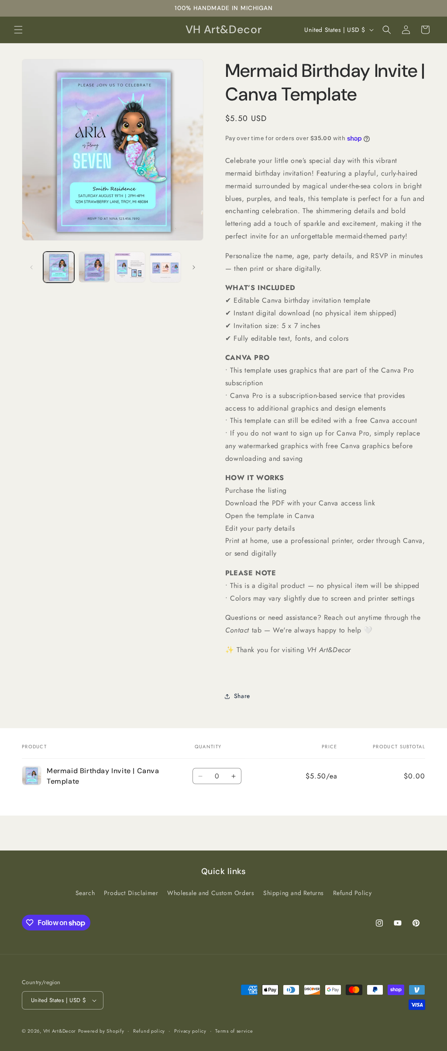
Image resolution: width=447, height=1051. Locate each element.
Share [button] (242, 695)
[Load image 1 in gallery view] (58, 267)
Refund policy (149, 1030)
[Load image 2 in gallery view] (94, 267)
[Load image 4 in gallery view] (165, 267)
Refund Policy (352, 893)
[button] (18, 29)
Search (85, 893)
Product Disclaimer (131, 893)
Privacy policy (190, 1030)
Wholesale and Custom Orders (210, 893)
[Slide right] (193, 267)
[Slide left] (31, 267)
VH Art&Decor (59, 1030)
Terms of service (234, 1030)
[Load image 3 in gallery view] (129, 267)
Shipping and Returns (293, 893)
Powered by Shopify (101, 1030)
